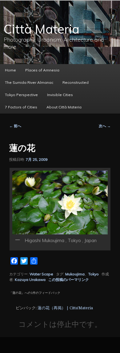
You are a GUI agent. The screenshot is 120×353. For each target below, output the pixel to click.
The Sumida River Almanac (29, 82)
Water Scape (41, 274)
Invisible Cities (60, 94)
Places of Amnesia (42, 70)
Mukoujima (75, 274)
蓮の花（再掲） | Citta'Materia (65, 307)
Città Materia (41, 29)
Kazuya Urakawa (30, 279)
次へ (105, 126)
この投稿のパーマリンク (68, 279)
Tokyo (93, 274)
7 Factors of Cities (21, 107)
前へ (15, 126)
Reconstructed (75, 82)
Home (10, 70)
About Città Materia (64, 107)
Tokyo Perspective (21, 94)
